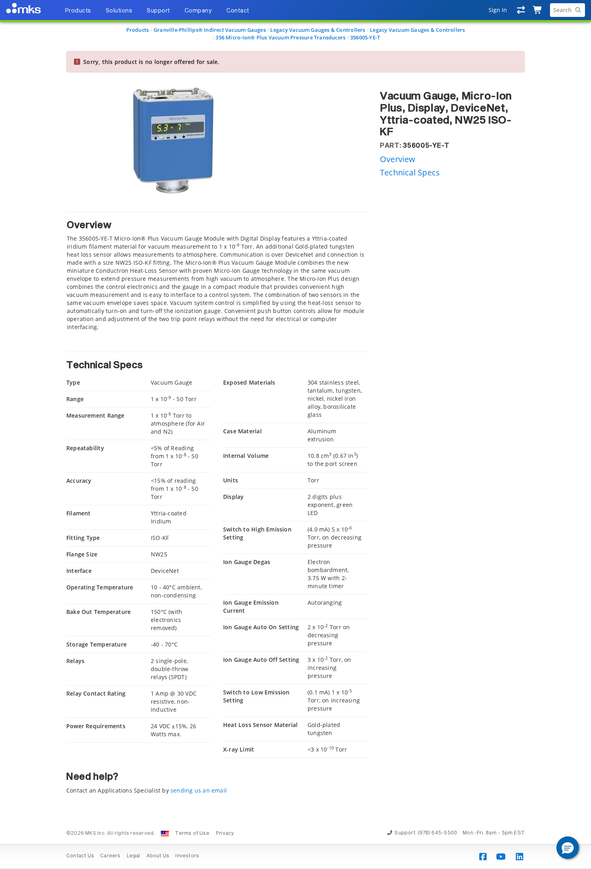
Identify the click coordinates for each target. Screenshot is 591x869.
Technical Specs (410, 172)
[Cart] (537, 10)
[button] (567, 847)
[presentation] (295, 434)
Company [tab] (198, 11)
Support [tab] (158, 11)
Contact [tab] (237, 11)
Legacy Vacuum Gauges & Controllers (317, 29)
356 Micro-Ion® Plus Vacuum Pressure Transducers (280, 37)
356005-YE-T (365, 37)
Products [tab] (78, 11)
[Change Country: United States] (165, 834)
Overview (398, 159)
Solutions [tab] (119, 11)
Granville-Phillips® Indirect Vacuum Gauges (210, 29)
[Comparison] (521, 10)
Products (137, 29)
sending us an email (198, 790)
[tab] (217, 271)
